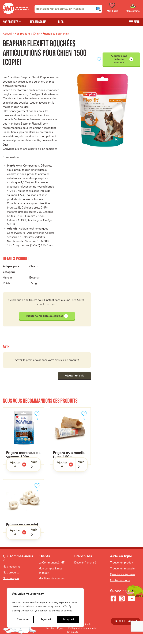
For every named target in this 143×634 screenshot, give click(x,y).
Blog (60, 22)
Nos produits (22, 33)
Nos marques (11, 578)
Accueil (7, 33)
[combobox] (68, 9)
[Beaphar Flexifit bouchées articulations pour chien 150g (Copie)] (102, 110)
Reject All (45, 619)
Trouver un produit (121, 562)
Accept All (68, 619)
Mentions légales (55, 628)
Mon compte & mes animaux (50, 570)
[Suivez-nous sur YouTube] (131, 598)
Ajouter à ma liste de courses (119, 59)
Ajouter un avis (74, 375)
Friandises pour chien (56, 33)
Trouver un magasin (122, 568)
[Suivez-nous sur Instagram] (121, 598)
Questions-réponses (122, 574)
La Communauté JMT (52, 562)
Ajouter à (19, 464)
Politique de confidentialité (82, 628)
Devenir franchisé (85, 562)
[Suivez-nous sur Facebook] (113, 598)
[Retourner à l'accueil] (16, 13)
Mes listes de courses (52, 578)
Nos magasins (38, 22)
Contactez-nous (120, 580)
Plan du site (72, 632)
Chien (36, 33)
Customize (22, 619)
